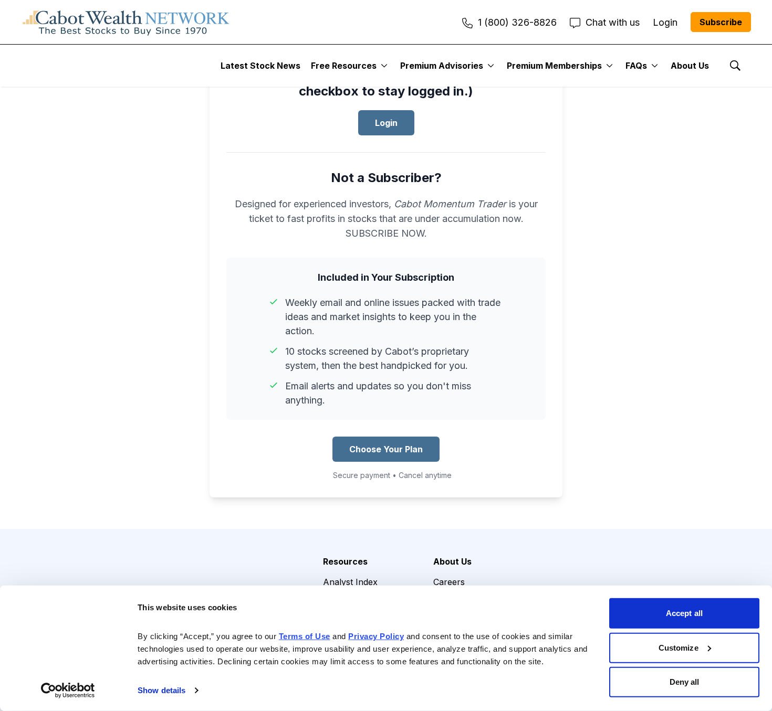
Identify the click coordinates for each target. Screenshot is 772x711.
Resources (345, 561)
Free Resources (344, 65)
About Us (690, 65)
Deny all (685, 681)
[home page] (126, 22)
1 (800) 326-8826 (517, 22)
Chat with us (613, 22)
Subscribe (721, 22)
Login (386, 123)
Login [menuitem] (665, 22)
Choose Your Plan (386, 449)
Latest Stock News (260, 65)
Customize (678, 647)
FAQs (636, 65)
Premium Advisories (441, 65)
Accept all (684, 613)
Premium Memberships (554, 65)
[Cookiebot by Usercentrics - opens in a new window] (68, 690)
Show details (161, 690)
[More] (384, 66)
